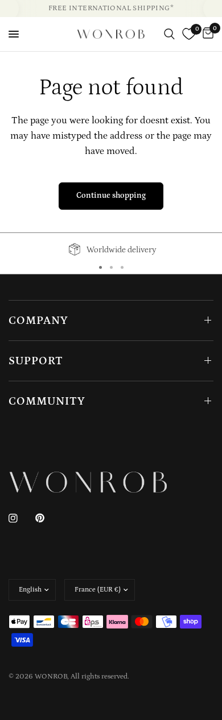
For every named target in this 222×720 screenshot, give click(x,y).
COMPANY (38, 320)
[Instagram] (21, 518)
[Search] (169, 34)
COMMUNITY (47, 401)
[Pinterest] (47, 518)
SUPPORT (36, 361)
